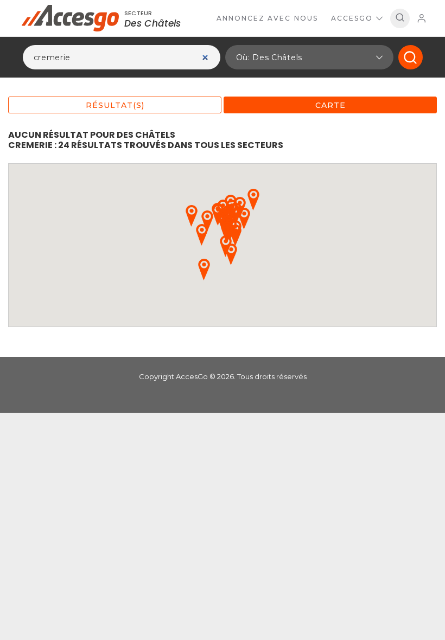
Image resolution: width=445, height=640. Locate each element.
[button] (309, 57)
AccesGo (352, 18)
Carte (330, 105)
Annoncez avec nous (267, 18)
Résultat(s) (115, 105)
